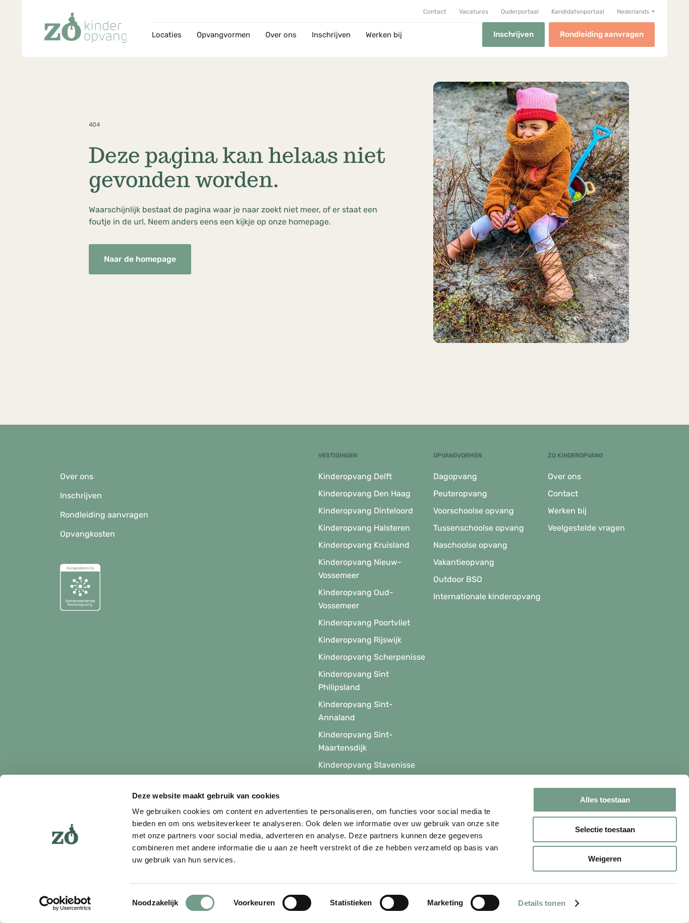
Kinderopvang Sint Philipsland (353, 680)
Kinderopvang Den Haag (364, 493)
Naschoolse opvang (470, 545)
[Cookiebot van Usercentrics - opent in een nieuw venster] (65, 903)
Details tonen (541, 903)
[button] (636, 12)
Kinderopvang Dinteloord (365, 510)
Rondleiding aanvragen (602, 34)
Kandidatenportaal (577, 12)
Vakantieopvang (463, 562)
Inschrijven (331, 34)
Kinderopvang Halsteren (364, 528)
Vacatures (473, 12)
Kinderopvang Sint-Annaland (355, 711)
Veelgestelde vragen (586, 528)
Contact (434, 12)
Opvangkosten (87, 534)
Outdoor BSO (457, 579)
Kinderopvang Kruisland (364, 545)
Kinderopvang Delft (355, 476)
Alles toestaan (605, 799)
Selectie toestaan (605, 829)
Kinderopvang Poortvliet (364, 622)
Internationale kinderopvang (487, 596)
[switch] (296, 903)
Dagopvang (455, 476)
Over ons (281, 34)
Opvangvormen (223, 34)
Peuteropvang (460, 493)
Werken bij (384, 34)
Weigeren (604, 858)
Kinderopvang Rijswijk (359, 640)
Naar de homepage (140, 259)
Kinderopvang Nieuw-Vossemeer (359, 568)
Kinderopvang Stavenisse (366, 765)
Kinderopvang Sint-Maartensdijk (355, 741)
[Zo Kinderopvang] (85, 28)
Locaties (167, 34)
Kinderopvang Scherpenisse (371, 657)
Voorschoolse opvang (473, 510)
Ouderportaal (520, 12)
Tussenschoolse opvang (478, 528)
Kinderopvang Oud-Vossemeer (355, 599)
